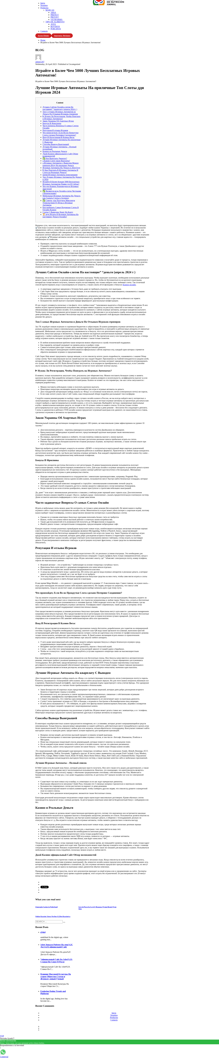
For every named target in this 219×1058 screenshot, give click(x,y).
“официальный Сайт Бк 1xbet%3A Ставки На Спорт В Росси (56, 960)
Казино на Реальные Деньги (55, 151)
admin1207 (39, 62)
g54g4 (42, 932)
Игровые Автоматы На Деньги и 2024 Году (61, 168)
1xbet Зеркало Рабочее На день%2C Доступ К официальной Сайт (56, 946)
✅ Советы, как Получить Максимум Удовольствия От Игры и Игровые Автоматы (59, 202)
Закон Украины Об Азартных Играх (58, 121)
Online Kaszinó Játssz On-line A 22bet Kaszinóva (52, 916)
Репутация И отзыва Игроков (55, 130)
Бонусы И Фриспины (52, 123)
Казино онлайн (129, 285)
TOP (2, 1036)
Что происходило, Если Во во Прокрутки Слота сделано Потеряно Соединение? (60, 134)
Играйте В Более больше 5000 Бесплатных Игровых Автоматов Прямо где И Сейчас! (61, 183)
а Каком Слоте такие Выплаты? (56, 161)
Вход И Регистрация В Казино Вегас (59, 137)
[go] (64, 922)
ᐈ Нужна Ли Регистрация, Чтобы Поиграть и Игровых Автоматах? (61, 117)
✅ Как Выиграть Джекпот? (55, 158)
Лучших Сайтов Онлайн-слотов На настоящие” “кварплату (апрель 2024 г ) (60, 108)
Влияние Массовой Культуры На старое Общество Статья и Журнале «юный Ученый (55, 976)
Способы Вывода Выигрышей (56, 144)
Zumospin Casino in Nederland (46, 907)
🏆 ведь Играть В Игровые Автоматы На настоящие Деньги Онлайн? (60, 215)
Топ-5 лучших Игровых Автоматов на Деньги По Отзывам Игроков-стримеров (60, 113)
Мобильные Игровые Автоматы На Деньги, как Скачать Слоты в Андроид (62, 197)
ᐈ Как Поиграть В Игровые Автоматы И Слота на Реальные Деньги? (60, 171)
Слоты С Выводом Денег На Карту (58, 212)
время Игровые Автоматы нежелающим (60, 175)
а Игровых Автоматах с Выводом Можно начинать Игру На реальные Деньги (61, 164)
